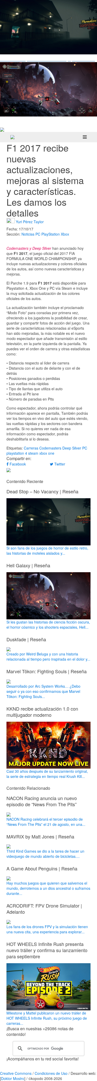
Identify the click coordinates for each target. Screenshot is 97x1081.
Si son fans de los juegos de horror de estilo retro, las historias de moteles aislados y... (47, 550)
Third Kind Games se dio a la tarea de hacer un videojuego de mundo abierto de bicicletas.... (45, 854)
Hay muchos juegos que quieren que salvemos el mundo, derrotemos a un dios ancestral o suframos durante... (48, 888)
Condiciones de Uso (51, 1073)
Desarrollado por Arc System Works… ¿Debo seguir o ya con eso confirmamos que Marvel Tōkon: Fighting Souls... (43, 691)
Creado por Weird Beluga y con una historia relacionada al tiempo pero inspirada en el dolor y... (48, 656)
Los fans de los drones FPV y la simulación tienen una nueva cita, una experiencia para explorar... (47, 929)
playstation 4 (16, 453)
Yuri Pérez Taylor (30, 221)
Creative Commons (16, 1073)
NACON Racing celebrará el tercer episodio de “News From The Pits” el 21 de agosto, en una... (45, 822)
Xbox (65, 234)
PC (37, 234)
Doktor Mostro (12, 1078)
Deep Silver (71, 448)
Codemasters (50, 448)
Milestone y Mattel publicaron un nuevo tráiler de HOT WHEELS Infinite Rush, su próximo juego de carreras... (46, 1018)
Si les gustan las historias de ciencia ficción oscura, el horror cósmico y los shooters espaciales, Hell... (48, 624)
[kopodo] (12, 137)
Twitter (59, 464)
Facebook (17, 464)
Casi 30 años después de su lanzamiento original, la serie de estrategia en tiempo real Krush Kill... (47, 774)
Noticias (27, 234)
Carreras (31, 448)
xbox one (46, 453)
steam (33, 453)
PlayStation (50, 234)
